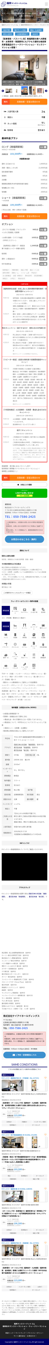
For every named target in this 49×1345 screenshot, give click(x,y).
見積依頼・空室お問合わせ (28, 101)
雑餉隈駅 (32, 744)
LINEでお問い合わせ (24, 494)
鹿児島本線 (18, 747)
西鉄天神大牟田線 (20, 744)
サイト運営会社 (19, 1336)
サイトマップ (20, 1333)
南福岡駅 (27, 747)
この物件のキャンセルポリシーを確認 (17, 593)
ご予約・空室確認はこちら (26, 1054)
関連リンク (9, 1333)
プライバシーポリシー (35, 1333)
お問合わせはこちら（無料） (24, 539)
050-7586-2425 (24, 516)
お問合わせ (31, 1336)
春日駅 (26, 750)
